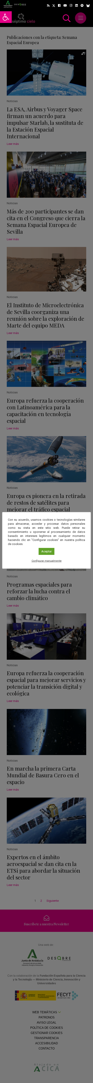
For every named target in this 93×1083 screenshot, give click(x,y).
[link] (6, 17)
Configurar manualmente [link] (47, 560)
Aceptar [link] (46, 551)
